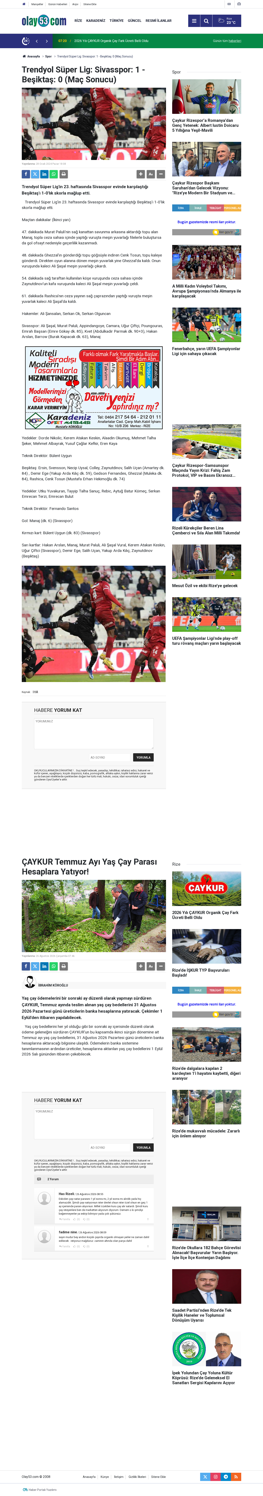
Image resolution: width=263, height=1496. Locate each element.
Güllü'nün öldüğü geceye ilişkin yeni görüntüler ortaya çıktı (115, 41)
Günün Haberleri (57, 4)
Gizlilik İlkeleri (137, 1477)
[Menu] (194, 21)
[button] (141, 174)
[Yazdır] (64, 174)
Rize (78, 21)
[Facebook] (26, 174)
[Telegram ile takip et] (226, 1477)
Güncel (135, 21)
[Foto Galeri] (239, 4)
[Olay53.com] (44, 20)
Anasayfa (33, 56)
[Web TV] (229, 4)
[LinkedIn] (44, 174)
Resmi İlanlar (159, 21)
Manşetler (37, 4)
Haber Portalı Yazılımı (43, 1489)
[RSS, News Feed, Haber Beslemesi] (236, 1477)
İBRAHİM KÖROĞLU (53, 985)
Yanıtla (66, 1219)
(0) (78, 1219)
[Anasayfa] (24, 4)
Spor (48, 56)
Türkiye (117, 21)
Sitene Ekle (89, 4)
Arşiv (75, 4)
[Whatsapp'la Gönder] (54, 174)
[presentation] (36, 40)
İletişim (118, 1477)
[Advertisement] (94, 822)
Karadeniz (95, 21)
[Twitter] (35, 174)
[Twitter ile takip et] (205, 1477)
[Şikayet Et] (148, 1219)
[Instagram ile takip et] (215, 1477)
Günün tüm (227, 41)
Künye (105, 1477)
